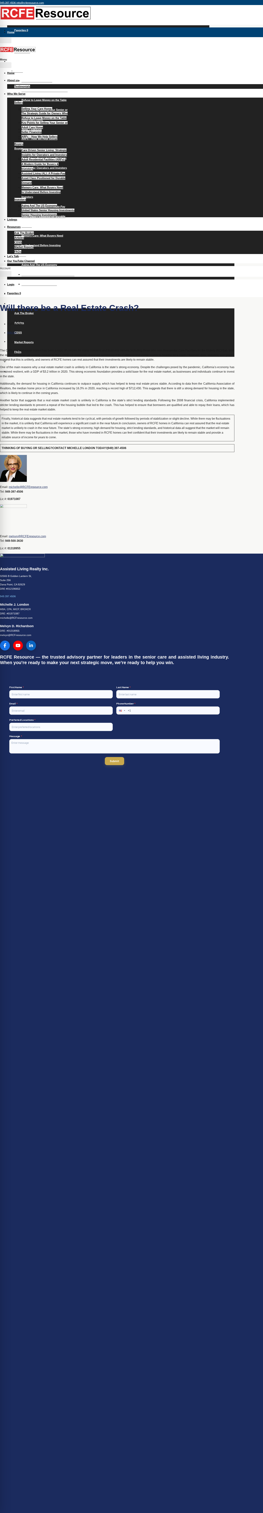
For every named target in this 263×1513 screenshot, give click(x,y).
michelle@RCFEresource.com (28, 486)
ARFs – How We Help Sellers (39, 136)
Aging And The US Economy (39, 264)
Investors (20, 255)
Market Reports (24, 342)
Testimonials (22, 86)
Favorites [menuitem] (21, 30)
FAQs (17, 251)
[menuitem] (10, 284)
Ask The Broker (24, 313)
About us (13, 41)
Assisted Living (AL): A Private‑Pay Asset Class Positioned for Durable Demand (43, 178)
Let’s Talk (13, 256)
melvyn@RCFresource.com (15, 635)
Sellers (18, 70)
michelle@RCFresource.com (16, 617)
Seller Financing (31, 131)
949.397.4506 (8, 596)
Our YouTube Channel (21, 260)
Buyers (18, 143)
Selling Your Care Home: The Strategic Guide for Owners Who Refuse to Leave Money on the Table (44, 90)
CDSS (18, 332)
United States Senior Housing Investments (47, 274)
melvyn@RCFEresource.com (27, 536)
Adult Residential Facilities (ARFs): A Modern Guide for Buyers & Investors (43, 164)
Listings (12, 219)
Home (10, 32)
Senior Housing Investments (39, 284)
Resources (14, 226)
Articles (19, 237)
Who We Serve (16, 61)
